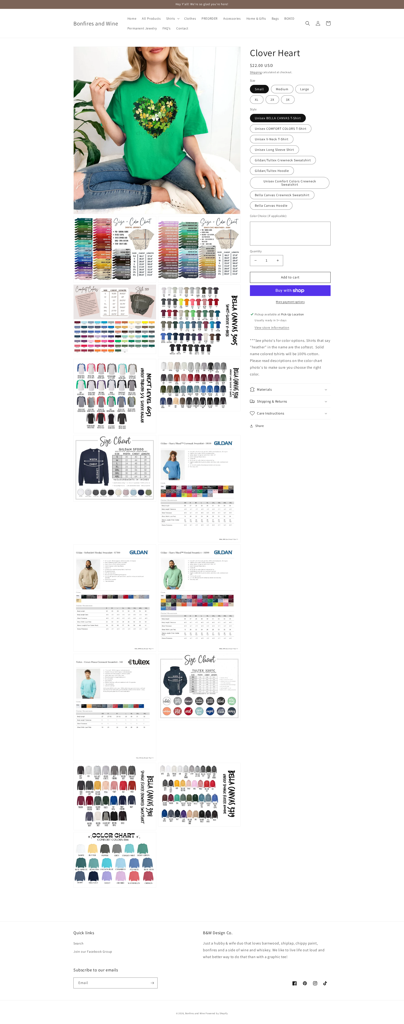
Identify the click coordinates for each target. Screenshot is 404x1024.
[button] (172, 18)
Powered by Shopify (217, 1013)
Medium (282, 89)
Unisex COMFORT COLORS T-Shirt (281, 128)
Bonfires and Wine (195, 1013)
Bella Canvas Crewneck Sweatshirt (282, 195)
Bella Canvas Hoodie (271, 205)
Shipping (256, 72)
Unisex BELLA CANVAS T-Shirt (278, 118)
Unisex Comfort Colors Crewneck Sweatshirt (289, 183)
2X (272, 99)
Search (78, 943)
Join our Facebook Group (92, 951)
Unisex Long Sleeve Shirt (274, 150)
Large (304, 89)
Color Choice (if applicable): (268, 216)
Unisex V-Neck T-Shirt (272, 139)
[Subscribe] (152, 982)
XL (257, 99)
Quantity (256, 251)
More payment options (290, 301)
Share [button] (259, 426)
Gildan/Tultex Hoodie (272, 171)
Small (259, 89)
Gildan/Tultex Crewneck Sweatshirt (283, 160)
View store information (272, 327)
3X (288, 99)
